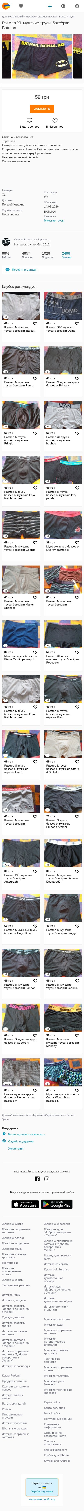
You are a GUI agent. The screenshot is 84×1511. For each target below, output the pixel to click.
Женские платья (13, 1237)
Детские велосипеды (16, 1366)
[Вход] (77, 6)
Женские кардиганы (15, 1243)
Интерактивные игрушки (12, 1416)
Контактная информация (53, 1426)
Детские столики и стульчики (56, 1308)
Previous (2, 56)
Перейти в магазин (24, 269)
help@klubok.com (55, 1449)
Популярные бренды (58, 1418)
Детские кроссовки (14, 1423)
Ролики (6, 1409)
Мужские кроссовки (57, 1319)
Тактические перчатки (52, 1360)
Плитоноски (10, 1262)
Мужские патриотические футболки (54, 1341)
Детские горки (11, 1294)
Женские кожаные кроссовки (14, 1256)
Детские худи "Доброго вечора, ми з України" (58, 1289)
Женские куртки (12, 1223)
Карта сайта (52, 1402)
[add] (50, 6)
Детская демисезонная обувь (58, 1299)
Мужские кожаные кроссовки (56, 1352)
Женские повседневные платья (11, 1271)
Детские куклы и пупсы (12, 1396)
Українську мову (42, 1491)
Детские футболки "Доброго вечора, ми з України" (16, 1343)
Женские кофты (12, 1279)
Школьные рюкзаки (15, 1428)
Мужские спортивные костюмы (58, 1331)
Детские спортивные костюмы (15, 1435)
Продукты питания (14, 1381)
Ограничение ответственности (55, 1434)
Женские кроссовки (57, 1223)
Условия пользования (52, 1443)
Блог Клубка (52, 1413)
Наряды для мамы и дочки (57, 1257)
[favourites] (21, 6)
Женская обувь (12, 1248)
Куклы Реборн (11, 1375)
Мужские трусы (54, 220)
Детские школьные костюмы (14, 1333)
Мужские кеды (53, 1324)
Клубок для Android (57, 1460)
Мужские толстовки (57, 1375)
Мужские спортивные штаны (58, 1369)
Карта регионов (54, 1407)
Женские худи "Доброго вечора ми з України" (57, 1232)
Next (81, 56)
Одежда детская (13, 1317)
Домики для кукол (14, 1300)
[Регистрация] (63, 6)
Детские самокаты (56, 1264)
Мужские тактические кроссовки (58, 1391)
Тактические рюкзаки (16, 1285)
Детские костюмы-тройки (14, 1324)
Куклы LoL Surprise (56, 1269)
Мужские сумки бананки (54, 1383)
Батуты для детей (14, 1403)
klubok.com (6, 6)
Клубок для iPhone (56, 1455)
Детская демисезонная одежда (53, 1278)
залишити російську (42, 1499)
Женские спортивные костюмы (16, 1231)
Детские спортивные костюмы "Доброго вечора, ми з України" (15, 1356)
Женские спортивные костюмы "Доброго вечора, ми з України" (58, 1245)
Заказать (42, 108)
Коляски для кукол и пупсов (15, 1388)
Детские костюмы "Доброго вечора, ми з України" (16, 1308)
